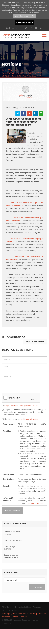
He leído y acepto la (21, 419)
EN (16, 27)
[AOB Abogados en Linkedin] (41, 28)
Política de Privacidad (34, 503)
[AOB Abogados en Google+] (31, 28)
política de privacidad (29, 419)
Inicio (4, 70)
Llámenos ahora (25, 22)
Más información (21, 16)
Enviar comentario (12, 511)
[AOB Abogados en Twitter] (25, 28)
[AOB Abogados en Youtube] (36, 28)
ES (13, 27)
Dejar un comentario (35, 341)
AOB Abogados (15, 107)
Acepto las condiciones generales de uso (21, 405)
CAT (8, 27)
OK (33, 16)
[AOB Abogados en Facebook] (21, 28)
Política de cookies (19, 617)
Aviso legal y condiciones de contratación (18, 613)
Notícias (13, 70)
